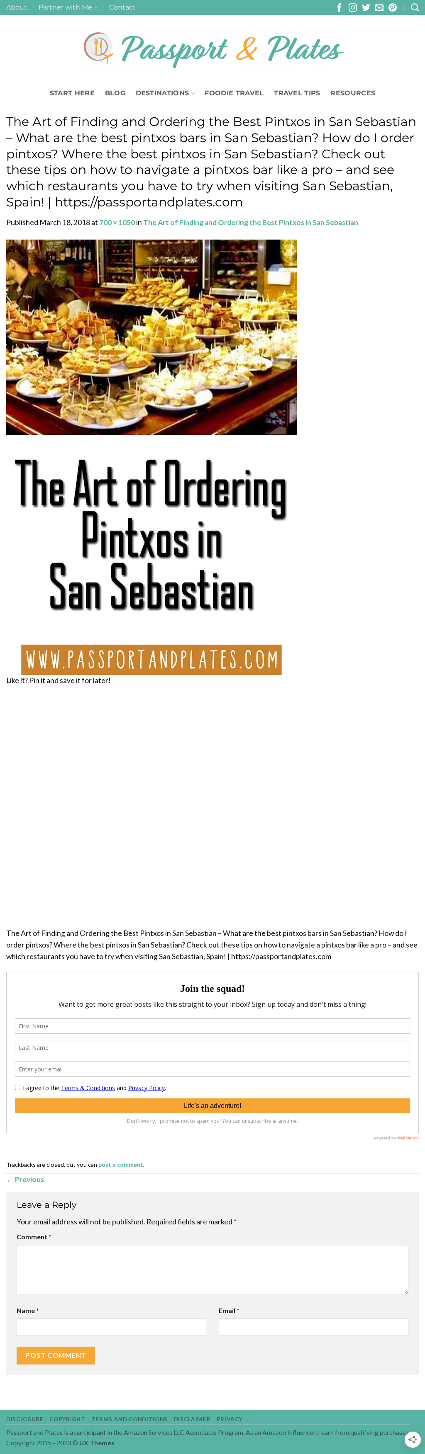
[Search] (415, 7)
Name (28, 1310)
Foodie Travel (234, 93)
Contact (122, 7)
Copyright (67, 1419)
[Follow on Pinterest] (392, 8)
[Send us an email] (379, 8)
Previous (25, 1179)
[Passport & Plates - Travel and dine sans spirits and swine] (213, 50)
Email (229, 1310)
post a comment (120, 1164)
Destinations (162, 93)
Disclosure (25, 1419)
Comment (34, 1237)
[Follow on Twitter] (366, 8)
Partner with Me (65, 7)
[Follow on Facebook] (339, 8)
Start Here (72, 93)
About (16, 7)
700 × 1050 (117, 222)
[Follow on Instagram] (353, 8)
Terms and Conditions (129, 1419)
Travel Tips (297, 93)
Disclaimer (192, 1419)
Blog (115, 93)
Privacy (230, 1419)
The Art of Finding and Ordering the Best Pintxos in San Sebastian (250, 222)
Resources (352, 93)
